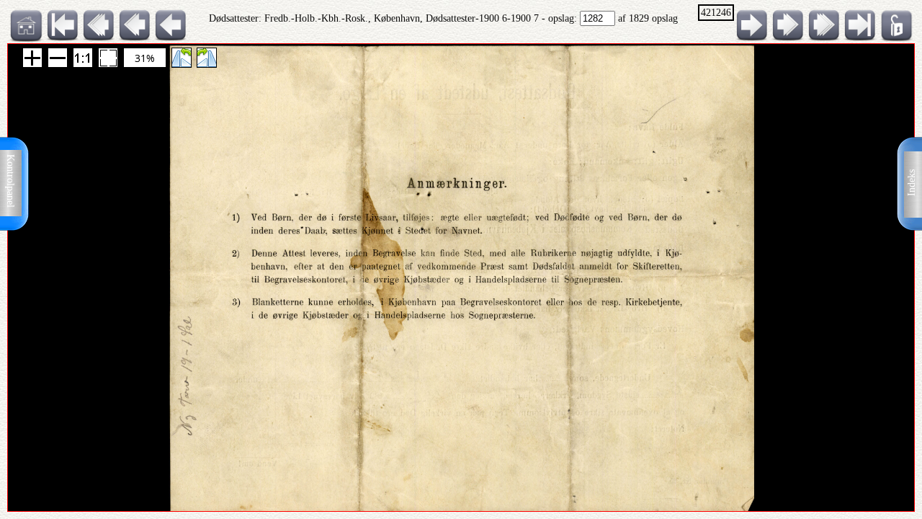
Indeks (911, 182)
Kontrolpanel (10, 181)
